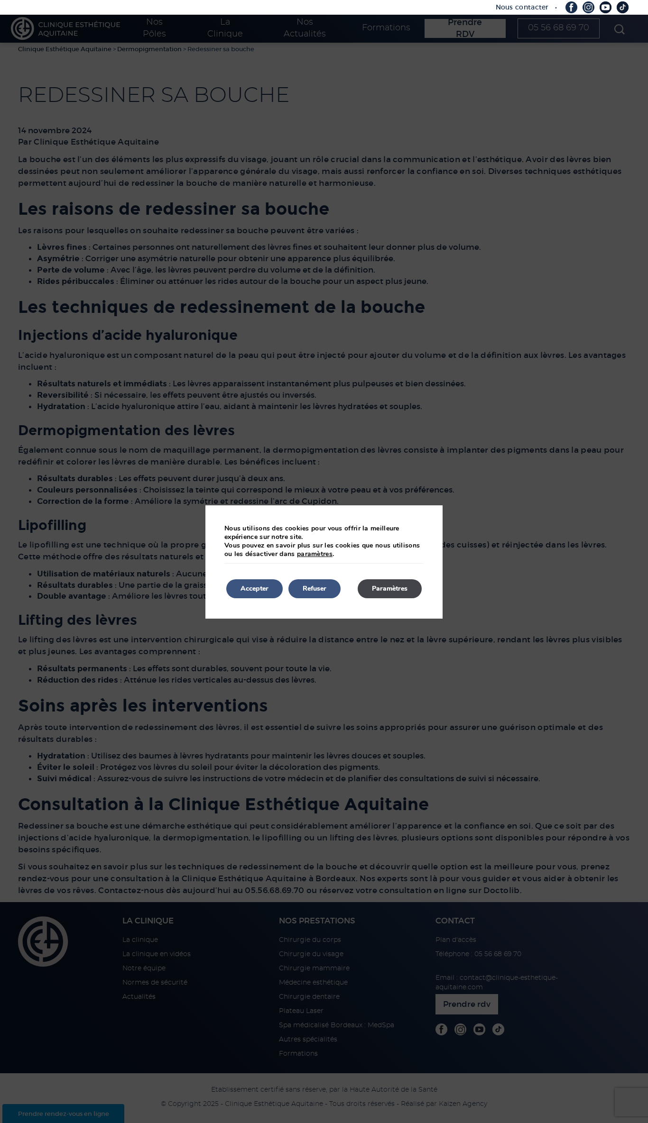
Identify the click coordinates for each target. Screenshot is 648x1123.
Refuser (314, 588)
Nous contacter (522, 7)
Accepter (254, 588)
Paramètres (389, 588)
